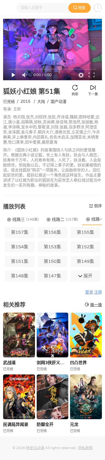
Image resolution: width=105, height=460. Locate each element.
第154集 (19, 247)
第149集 (85, 261)
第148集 (19, 276)
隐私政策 (85, 448)
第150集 (52, 261)
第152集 (85, 247)
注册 (98, 292)
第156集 (52, 232)
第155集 (85, 232)
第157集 (19, 232)
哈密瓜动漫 (35, 448)
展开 (87, 276)
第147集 (52, 276)
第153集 (52, 247)
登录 (89, 292)
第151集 (19, 261)
